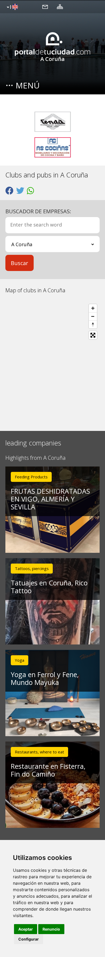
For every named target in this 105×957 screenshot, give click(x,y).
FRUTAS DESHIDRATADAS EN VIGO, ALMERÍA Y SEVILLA (50, 498)
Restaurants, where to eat (39, 751)
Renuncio (51, 929)
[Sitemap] (60, 6)
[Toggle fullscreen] (93, 335)
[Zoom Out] (93, 316)
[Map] (52, 362)
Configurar (28, 939)
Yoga (19, 660)
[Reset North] (93, 324)
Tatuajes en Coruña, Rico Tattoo (49, 586)
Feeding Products (31, 476)
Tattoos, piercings (32, 568)
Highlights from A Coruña (35, 458)
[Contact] (45, 6)
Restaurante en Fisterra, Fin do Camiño (48, 770)
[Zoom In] (93, 308)
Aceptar (25, 929)
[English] (11, 7)
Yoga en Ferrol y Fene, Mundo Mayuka (45, 678)
